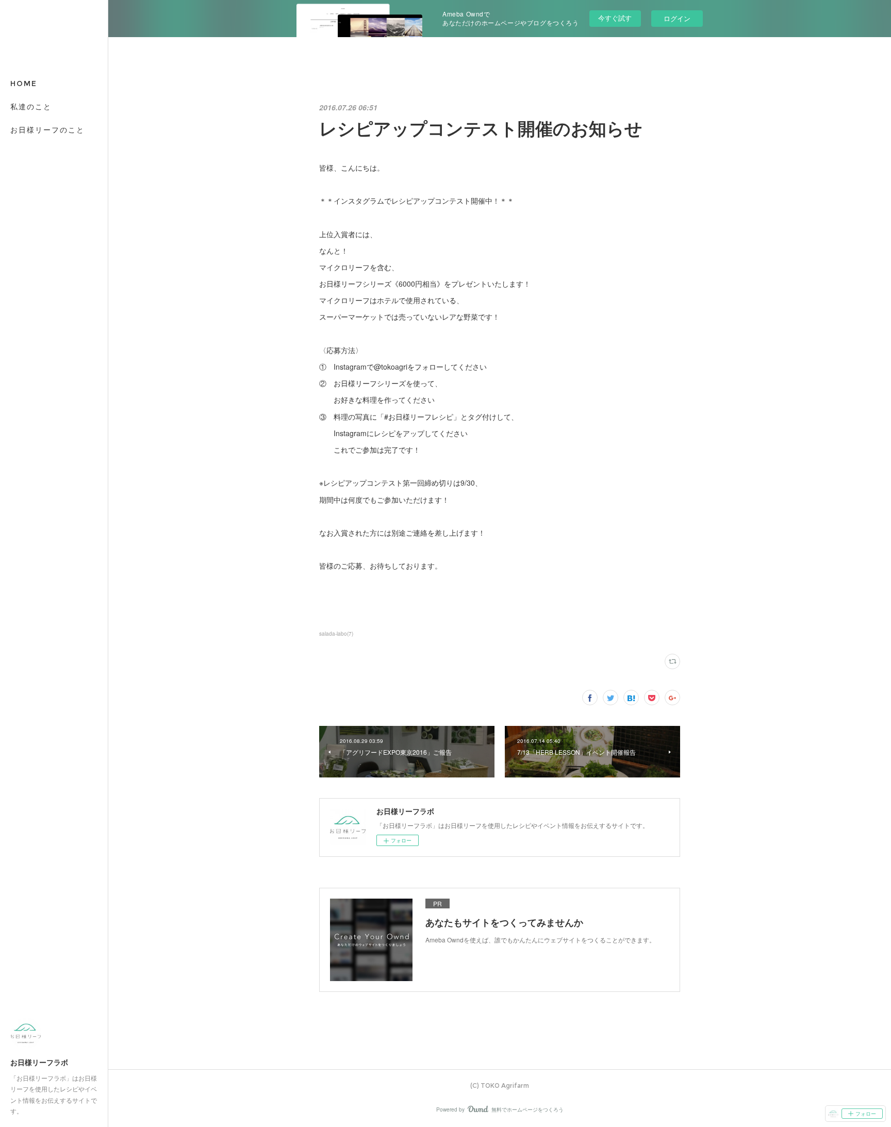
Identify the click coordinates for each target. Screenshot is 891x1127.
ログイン (677, 18)
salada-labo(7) (336, 633)
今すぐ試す (615, 18)
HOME (23, 83)
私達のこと (31, 106)
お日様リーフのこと (47, 130)
